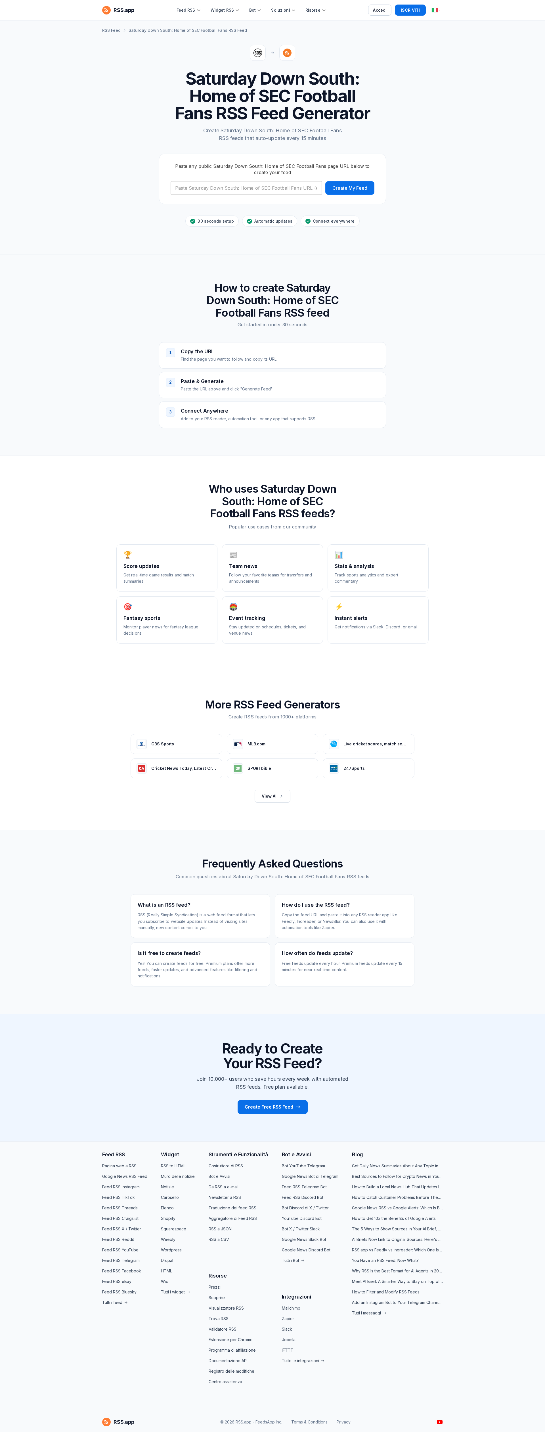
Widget (170, 1154)
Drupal (167, 1260)
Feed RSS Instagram (121, 1186)
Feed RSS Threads (120, 1207)
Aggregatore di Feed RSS (233, 1218)
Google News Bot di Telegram (310, 1176)
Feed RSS (113, 1154)
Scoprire (217, 1297)
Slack (287, 1329)
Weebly (168, 1239)
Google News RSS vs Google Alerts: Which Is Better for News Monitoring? (397, 1207)
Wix (164, 1281)
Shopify (168, 1218)
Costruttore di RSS (226, 1165)
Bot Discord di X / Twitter (305, 1207)
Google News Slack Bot (304, 1239)
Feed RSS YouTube (120, 1249)
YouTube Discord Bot (302, 1218)
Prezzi (215, 1287)
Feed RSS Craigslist (120, 1218)
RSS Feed (111, 30)
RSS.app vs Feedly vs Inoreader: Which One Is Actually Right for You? (397, 1249)
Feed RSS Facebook (121, 1270)
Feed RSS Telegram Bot (304, 1186)
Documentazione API (228, 1360)
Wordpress (171, 1249)
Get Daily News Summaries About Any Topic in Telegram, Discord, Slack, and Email (397, 1165)
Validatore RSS (222, 1329)
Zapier (288, 1318)
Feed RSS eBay (116, 1281)
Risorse (218, 1276)
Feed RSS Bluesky (119, 1291)
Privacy (344, 1422)
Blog (357, 1154)
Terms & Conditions (309, 1422)
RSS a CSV (219, 1239)
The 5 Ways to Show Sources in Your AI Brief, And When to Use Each (397, 1228)
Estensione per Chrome (231, 1339)
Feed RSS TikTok (118, 1197)
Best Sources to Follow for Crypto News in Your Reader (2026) (397, 1176)
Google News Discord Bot (306, 1249)
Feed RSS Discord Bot (302, 1197)
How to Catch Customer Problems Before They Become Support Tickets (397, 1197)
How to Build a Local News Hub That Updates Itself (397, 1186)
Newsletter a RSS (225, 1197)
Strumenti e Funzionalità (238, 1154)
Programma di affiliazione (232, 1350)
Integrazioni (296, 1297)
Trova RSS (219, 1318)
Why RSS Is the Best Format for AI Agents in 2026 (397, 1270)
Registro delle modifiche (231, 1371)
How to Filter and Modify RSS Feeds (386, 1291)
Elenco (167, 1207)
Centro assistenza (225, 1381)
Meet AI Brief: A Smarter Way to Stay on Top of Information (397, 1281)
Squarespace (173, 1228)
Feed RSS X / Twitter (121, 1228)
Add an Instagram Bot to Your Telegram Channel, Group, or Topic (397, 1302)
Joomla (288, 1339)
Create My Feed (349, 188)
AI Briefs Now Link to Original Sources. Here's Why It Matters (397, 1239)
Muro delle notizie (178, 1176)
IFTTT (288, 1350)
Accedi (380, 10)
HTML (166, 1270)
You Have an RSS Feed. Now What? (385, 1260)
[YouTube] (440, 1422)
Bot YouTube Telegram (303, 1165)
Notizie (167, 1186)
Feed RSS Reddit (118, 1239)
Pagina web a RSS (119, 1165)
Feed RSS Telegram (121, 1260)
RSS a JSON (220, 1228)
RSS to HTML (173, 1165)
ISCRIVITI (410, 10)
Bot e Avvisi (219, 1176)
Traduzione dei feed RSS (232, 1207)
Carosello (170, 1197)
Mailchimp (291, 1308)
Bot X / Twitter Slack (301, 1228)
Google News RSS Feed (124, 1176)
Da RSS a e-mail (223, 1186)
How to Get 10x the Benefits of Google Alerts (394, 1218)
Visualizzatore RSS (226, 1308)
